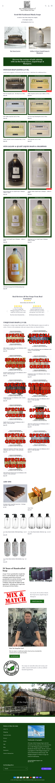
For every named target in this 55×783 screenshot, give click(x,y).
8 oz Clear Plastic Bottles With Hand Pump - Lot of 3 (14, 532)
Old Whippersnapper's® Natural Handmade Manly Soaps (25, 779)
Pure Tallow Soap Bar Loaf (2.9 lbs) (11, 116)
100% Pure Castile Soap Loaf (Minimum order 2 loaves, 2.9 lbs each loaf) (38, 424)
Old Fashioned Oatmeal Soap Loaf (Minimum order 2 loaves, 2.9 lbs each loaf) (15, 473)
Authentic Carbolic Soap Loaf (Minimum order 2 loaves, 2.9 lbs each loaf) (39, 449)
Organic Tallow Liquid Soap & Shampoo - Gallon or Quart (39, 192)
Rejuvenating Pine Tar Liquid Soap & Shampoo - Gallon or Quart (14, 192)
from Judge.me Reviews (26, 302)
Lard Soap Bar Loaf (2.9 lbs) (34, 139)
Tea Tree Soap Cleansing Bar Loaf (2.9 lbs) (37, 116)
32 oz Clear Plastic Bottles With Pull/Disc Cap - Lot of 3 (14, 559)
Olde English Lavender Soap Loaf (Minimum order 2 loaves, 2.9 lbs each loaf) (15, 348)
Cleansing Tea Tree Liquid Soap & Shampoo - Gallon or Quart (38, 240)
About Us (5, 729)
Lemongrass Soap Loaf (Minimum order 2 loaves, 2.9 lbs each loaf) (39, 374)
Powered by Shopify (40, 779)
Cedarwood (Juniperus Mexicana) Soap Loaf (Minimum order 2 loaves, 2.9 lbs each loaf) (13, 449)
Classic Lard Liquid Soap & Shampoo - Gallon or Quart (14, 240)
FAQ (4, 744)
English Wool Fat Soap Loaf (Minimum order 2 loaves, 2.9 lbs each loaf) (13, 423)
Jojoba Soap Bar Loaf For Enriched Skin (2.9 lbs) (14, 139)
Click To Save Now (37, 601)
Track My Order (7, 735)
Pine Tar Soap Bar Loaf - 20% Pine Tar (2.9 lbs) (14, 93)
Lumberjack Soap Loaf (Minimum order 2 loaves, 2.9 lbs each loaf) (14, 398)
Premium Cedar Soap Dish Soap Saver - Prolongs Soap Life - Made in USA (14, 505)
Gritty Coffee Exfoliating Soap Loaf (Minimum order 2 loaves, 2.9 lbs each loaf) (40, 350)
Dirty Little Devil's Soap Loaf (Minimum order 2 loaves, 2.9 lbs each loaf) (39, 399)
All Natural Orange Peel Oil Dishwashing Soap (13, 286)
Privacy (5, 738)
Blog (4, 747)
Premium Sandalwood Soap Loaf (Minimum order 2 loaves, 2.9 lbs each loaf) (15, 373)
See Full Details (15, 656)
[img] (28, 301)
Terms (4, 741)
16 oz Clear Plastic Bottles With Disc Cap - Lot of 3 (39, 532)
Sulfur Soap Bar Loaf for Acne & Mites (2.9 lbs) (38, 93)
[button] (2, 5)
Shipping (5, 732)
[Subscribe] (25, 768)
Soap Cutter (30, 508)
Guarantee (6, 750)
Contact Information (8, 753)
